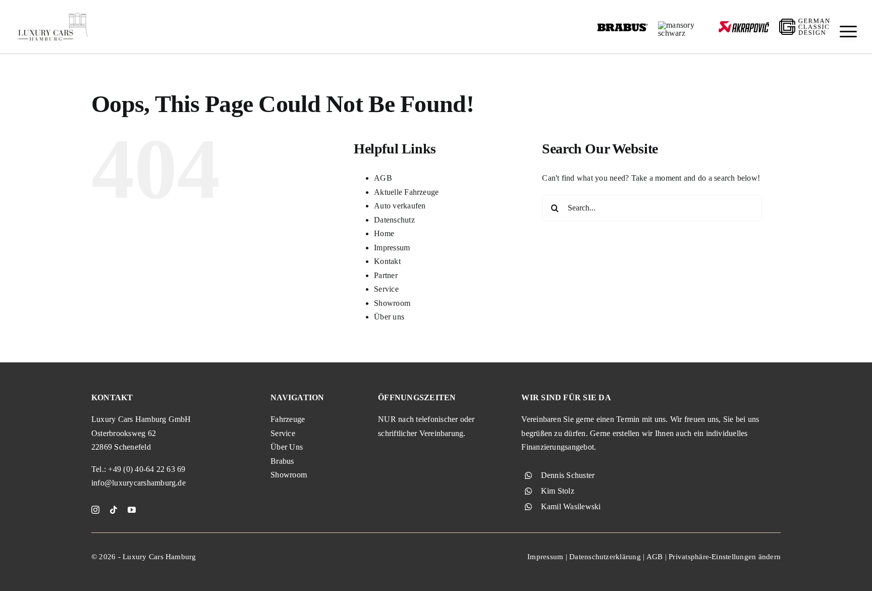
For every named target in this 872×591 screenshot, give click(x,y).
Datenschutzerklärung (605, 557)
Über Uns (286, 447)
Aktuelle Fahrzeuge (406, 192)
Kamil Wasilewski (571, 506)
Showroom (392, 303)
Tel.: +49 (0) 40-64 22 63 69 (138, 469)
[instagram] (95, 510)
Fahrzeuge (287, 419)
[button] (848, 31)
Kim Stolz (557, 491)
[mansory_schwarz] (683, 25)
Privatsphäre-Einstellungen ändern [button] (725, 557)
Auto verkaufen (399, 205)
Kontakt (387, 261)
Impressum (392, 247)
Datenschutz (394, 220)
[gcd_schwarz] (804, 22)
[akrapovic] (744, 25)
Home (384, 233)
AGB (383, 178)
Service (386, 289)
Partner (386, 275)
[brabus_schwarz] (622, 26)
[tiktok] (114, 510)
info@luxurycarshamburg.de (138, 482)
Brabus (282, 461)
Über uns (389, 316)
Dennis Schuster (568, 475)
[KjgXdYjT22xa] (53, 14)
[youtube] (132, 510)
